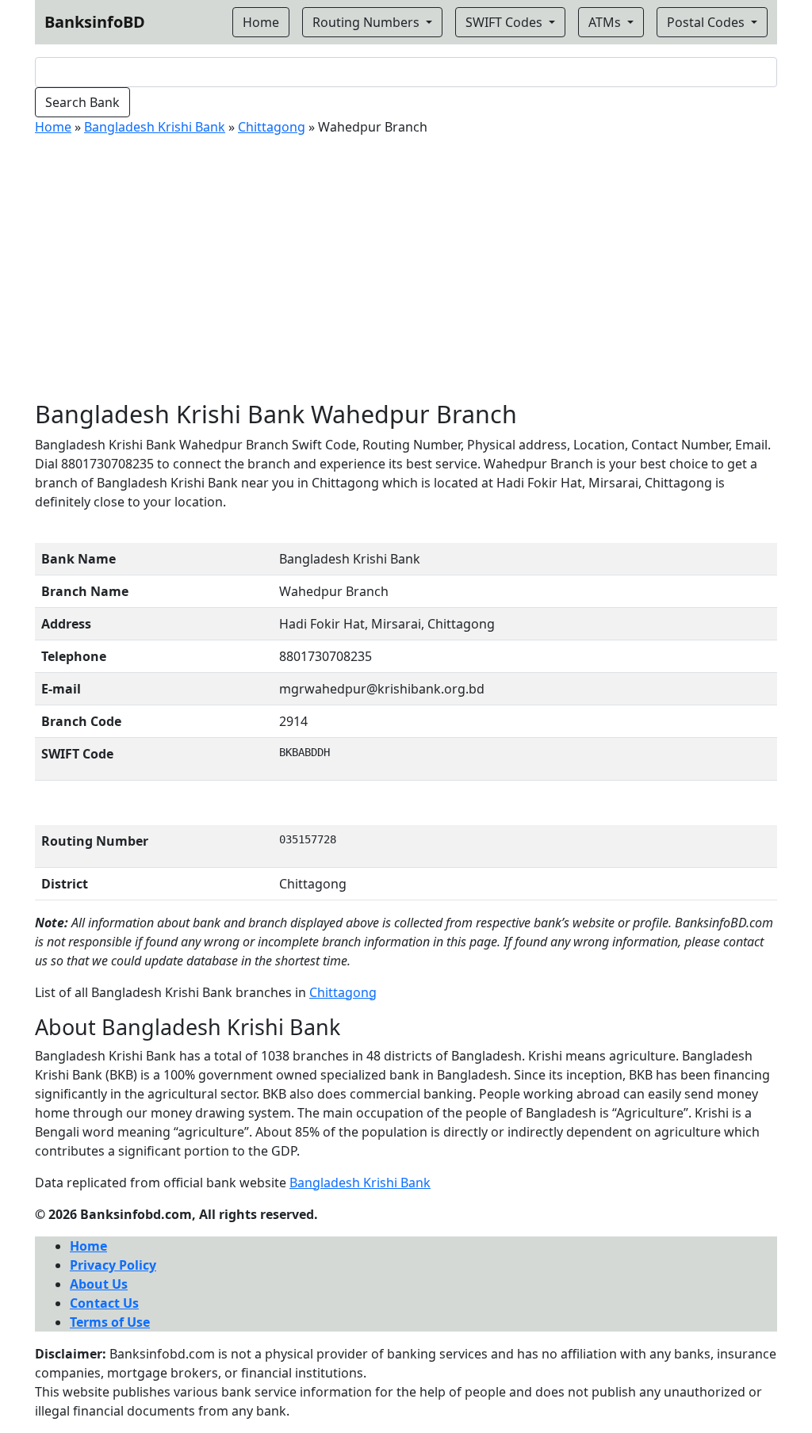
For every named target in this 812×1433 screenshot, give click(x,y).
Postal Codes (707, 22)
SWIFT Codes (505, 22)
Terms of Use (110, 1322)
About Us (99, 1284)
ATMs (606, 22)
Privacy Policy (113, 1265)
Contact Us (104, 1303)
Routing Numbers (367, 22)
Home (53, 127)
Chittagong (271, 127)
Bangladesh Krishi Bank (154, 127)
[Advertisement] (406, 268)
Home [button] (261, 22)
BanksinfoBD (94, 21)
